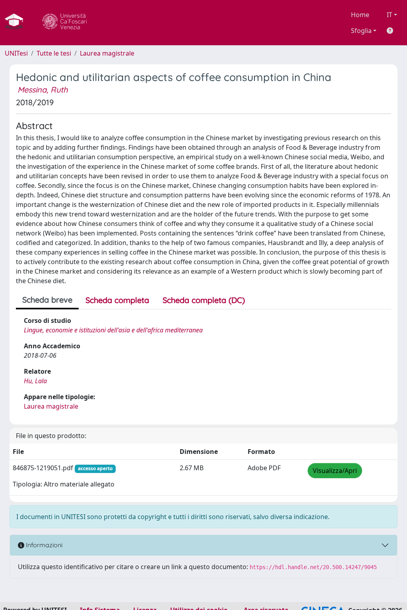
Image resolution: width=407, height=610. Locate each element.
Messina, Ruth (42, 90)
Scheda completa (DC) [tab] (204, 300)
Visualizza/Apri (335, 470)
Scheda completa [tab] (117, 300)
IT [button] (389, 14)
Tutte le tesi (54, 53)
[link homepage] (17, 22)
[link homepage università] (64, 22)
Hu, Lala (35, 380)
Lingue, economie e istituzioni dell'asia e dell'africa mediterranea (113, 330)
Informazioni (43, 545)
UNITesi (16, 53)
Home (360, 14)
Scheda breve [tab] (47, 300)
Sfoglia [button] (361, 30)
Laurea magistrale (107, 53)
